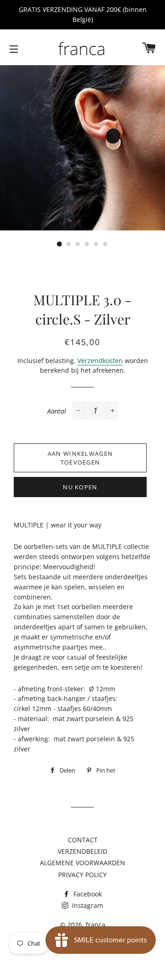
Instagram (86, 905)
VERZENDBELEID (82, 851)
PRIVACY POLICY (82, 874)
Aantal (56, 411)
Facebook (87, 894)
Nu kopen (80, 487)
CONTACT (83, 839)
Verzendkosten (100, 360)
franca (95, 924)
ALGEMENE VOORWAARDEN (82, 862)
